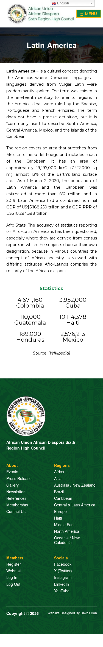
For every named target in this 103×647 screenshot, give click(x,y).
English (62, 3)
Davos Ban (88, 612)
